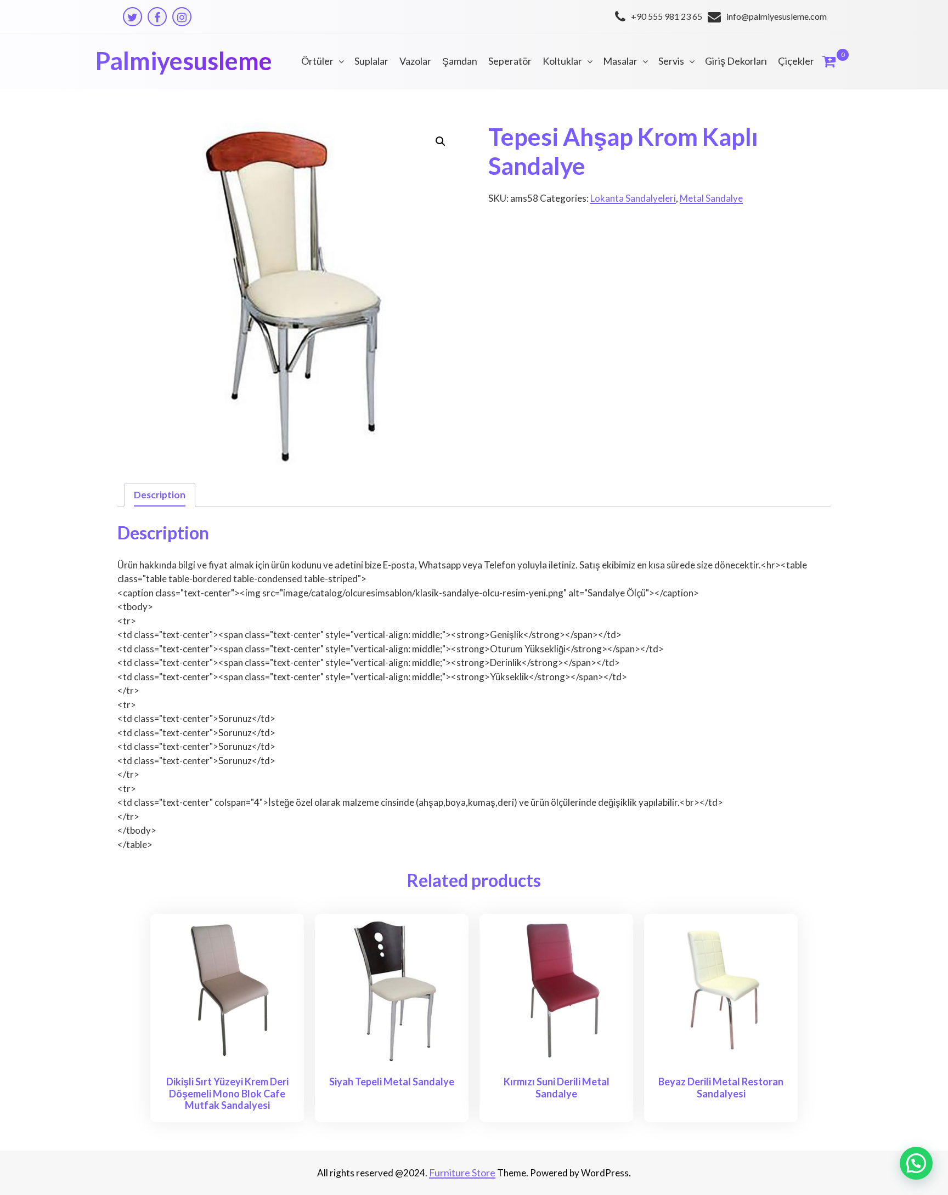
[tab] (159, 495)
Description (159, 494)
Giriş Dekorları (736, 61)
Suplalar (371, 61)
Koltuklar (562, 61)
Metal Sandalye (711, 198)
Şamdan (459, 61)
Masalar (620, 61)
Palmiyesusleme (183, 61)
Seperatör (510, 61)
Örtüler (317, 61)
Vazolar (415, 61)
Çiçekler (796, 61)
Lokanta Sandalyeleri (633, 198)
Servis (671, 61)
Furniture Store (462, 1172)
